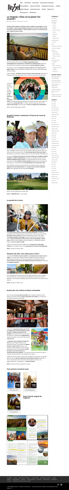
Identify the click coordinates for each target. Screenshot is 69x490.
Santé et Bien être (31, 479)
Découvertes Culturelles (47, 3)
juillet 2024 (54, 133)
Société (44, 9)
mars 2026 (54, 106)
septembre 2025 (55, 114)
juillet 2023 (54, 147)
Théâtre (54, 36)
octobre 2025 (54, 112)
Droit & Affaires (24, 6)
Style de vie (50, 9)
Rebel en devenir (56, 30)
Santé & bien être (35, 9)
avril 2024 (54, 137)
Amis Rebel (28, 3)
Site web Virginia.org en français (18, 107)
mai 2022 (54, 166)
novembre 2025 (55, 110)
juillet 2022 (54, 162)
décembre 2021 (55, 172)
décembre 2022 (55, 155)
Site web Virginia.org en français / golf (19, 191)
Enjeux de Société (35, 6)
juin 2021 (54, 180)
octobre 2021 (54, 176)
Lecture (54, 25)
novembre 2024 (55, 126)
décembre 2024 (55, 124)
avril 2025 (54, 120)
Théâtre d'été (56, 38)
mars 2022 (54, 170)
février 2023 (54, 153)
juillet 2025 (54, 116)
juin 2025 (54, 118)
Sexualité (55, 61)
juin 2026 (54, 101)
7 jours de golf (23, 193)
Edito (21, 3)
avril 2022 (54, 168)
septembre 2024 (55, 130)
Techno (54, 42)
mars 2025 (54, 122)
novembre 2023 (55, 143)
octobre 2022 (54, 160)
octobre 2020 (54, 182)
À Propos (9, 481)
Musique (55, 28)
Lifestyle (58, 6)
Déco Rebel (35, 3)
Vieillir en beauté (56, 56)
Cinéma (54, 23)
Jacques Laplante (12, 21)
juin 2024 (54, 135)
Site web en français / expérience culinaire (20, 364)
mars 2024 (54, 139)
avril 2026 (54, 104)
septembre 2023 (55, 145)
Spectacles (55, 34)
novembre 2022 (55, 157)
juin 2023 (54, 149)
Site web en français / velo (17, 282)
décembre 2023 (55, 141)
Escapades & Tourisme (48, 6)
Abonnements (24, 12)
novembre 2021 (55, 174)
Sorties (54, 32)
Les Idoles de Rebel (56, 48)
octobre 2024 (54, 128)
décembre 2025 (55, 108)
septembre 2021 (55, 178)
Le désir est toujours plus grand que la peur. (56, 91)
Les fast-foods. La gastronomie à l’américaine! (55, 85)
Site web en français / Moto (17, 248)
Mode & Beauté (24, 9)
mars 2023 (54, 151)
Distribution (33, 12)
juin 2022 (54, 164)
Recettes (53, 58)
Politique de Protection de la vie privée (22, 481)
